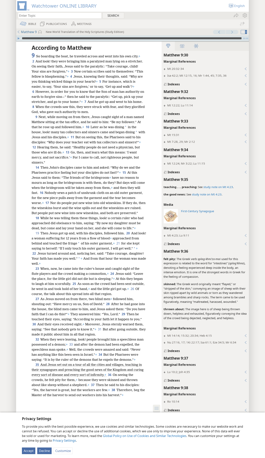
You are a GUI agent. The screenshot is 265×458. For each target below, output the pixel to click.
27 (38, 299)
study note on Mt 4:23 (218, 187)
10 (88, 127)
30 (34, 324)
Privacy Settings (64, 440)
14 (38, 167)
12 (34, 147)
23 (38, 268)
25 (75, 284)
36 (110, 375)
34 (101, 354)
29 (124, 314)
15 (124, 172)
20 (128, 233)
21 (118, 243)
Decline (44, 451)
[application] (132, 38)
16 (42, 193)
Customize (63, 451)
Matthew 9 (29, 32)
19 (38, 233)
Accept (29, 451)
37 (93, 385)
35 (38, 365)
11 (73, 137)
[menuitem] (244, 15)
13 (68, 152)
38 (114, 390)
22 (34, 253)
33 (71, 344)
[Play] (18, 38)
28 (108, 304)
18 (38, 218)
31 (100, 329)
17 (47, 203)
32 (38, 339)
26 (133, 289)
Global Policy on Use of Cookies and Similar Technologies (144, 436)
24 (112, 273)
